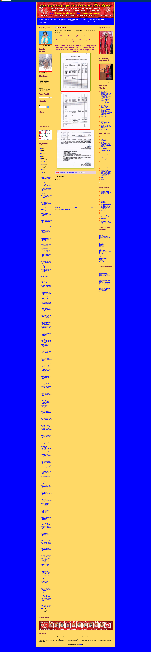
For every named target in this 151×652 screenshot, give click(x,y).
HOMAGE (102, 180)
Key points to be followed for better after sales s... (46, 543)
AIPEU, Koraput (104, 105)
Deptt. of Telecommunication (105, 237)
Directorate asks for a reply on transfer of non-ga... (46, 466)
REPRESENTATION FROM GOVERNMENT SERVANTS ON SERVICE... (46, 585)
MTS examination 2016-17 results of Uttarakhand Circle (46, 507)
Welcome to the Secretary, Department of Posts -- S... (46, 178)
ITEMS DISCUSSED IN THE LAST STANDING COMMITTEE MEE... (46, 316)
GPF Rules (43, 474)
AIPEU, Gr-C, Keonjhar (105, 116)
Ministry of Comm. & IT (104, 234)
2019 (41, 155)
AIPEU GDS (103, 201)
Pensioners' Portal (103, 258)
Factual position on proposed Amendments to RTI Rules (46, 589)
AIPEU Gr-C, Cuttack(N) (105, 125)
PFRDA (100, 259)
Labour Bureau (102, 250)
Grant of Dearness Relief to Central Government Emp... (46, 221)
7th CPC (101, 260)
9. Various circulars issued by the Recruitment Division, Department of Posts (105, 288)
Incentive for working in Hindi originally (45, 306)
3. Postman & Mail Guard (104, 273)
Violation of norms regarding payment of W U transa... (46, 416)
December (43, 159)
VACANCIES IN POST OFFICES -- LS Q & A (45, 426)
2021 (41, 151)
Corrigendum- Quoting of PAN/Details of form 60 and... (46, 356)
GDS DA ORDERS (44, 276)
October (42, 162)
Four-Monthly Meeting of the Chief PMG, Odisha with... (46, 286)
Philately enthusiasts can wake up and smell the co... (46, 303)
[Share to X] (82, 172)
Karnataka (103, 183)
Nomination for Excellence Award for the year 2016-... (46, 387)
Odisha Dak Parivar (104, 168)
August (42, 166)
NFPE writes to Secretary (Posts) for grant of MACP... (46, 255)
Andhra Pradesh (104, 148)
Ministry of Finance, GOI (104, 247)
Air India (101, 243)
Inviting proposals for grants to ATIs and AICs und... (46, 217)
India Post (101, 235)
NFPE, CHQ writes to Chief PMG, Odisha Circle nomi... (46, 377)
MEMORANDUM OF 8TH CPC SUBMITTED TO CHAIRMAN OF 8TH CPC (106, 222)
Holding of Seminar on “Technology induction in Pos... (46, 293)
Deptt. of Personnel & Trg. (104, 249)
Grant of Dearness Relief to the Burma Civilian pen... (46, 225)
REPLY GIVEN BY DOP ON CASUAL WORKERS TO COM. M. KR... (46, 341)
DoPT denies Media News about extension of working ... (46, 370)
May (42, 170)
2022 (41, 150)
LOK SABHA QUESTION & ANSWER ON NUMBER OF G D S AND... (46, 423)
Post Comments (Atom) (65, 209)
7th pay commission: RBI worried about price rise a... (46, 530)
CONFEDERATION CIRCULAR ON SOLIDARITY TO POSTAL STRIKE (106, 197)
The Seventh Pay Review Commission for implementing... (46, 373)
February (43, 610)
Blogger (80, 644)
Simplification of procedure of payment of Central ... (46, 493)
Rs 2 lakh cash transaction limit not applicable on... (46, 579)
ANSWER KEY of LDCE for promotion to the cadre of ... (46, 458)
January (42, 611)
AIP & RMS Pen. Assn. (105, 191)
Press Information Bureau (104, 262)
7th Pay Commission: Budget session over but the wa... (46, 394)
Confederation (103, 218)
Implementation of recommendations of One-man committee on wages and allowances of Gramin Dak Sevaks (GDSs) (106, 112)
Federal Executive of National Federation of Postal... (46, 479)
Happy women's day (104, 140)
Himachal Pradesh (104, 170)
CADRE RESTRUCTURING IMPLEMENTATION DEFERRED (46, 270)
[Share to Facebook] (83, 172)
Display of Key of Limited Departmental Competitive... (46, 334)
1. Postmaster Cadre (103, 269)
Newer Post (57, 207)
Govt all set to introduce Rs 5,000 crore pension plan (46, 299)
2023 (41, 148)
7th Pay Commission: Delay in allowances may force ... (46, 359)
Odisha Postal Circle (103, 236)
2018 (41, 156)
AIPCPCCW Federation (105, 199)
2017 (41, 158)
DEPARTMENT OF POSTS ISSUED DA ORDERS (46, 606)
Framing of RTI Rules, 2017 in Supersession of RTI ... (46, 553)
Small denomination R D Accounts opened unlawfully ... (45, 545)
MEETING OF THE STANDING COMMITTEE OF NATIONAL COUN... (46, 398)
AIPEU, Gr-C (103, 210)
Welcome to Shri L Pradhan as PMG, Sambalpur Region (46, 330)
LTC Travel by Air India (45, 476)
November (43, 161)
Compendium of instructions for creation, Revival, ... (46, 408)
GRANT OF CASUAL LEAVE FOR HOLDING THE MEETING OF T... (46, 200)
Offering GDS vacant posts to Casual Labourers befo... (46, 436)
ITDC (100, 252)
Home (75, 207)
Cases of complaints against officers (45, 582)
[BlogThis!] (81, 172)
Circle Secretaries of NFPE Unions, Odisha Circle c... (46, 352)
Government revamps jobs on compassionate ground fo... (46, 239)
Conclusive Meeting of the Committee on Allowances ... (46, 518)
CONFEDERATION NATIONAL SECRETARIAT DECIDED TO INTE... (46, 448)
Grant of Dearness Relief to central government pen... (46, 538)
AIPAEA (102, 195)
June (42, 169)
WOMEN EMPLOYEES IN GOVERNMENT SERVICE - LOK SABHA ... (46, 569)
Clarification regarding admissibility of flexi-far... (45, 366)
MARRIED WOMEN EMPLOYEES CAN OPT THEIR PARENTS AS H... (46, 572)
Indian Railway (102, 242)
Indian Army (101, 244)
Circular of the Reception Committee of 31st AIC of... (46, 185)
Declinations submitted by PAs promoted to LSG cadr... (46, 327)
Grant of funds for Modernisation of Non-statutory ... (46, 214)
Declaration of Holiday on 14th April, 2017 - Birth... (46, 556)
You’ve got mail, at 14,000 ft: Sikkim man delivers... (46, 384)
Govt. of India (102, 232)
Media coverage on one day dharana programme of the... (46, 348)
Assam (102, 177)
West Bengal (103, 139)
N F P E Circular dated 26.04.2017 (45, 242)
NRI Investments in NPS (45, 540)
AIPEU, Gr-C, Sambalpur (105, 109)
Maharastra (103, 161)
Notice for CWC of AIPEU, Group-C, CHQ (46, 522)
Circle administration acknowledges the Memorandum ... (45, 468)
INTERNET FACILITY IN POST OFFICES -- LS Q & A (46, 429)
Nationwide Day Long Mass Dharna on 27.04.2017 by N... (45, 515)
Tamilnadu (103, 142)
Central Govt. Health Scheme (105, 251)
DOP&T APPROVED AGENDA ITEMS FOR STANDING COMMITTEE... (45, 235)
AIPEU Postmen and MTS (106, 204)
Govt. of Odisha (102, 253)
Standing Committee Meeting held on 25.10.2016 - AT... (45, 182)
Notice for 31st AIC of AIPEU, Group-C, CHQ (45, 524)
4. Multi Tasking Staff (103, 274)
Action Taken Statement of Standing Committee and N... (46, 313)
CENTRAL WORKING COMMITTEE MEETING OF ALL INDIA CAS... (46, 289)
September (43, 164)
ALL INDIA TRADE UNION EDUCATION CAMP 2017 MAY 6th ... (46, 320)
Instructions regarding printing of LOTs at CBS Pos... (46, 462)
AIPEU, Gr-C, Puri (104, 129)
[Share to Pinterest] (84, 172)
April (42, 172)
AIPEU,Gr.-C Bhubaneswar (106, 121)
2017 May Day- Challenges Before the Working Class (46, 174)
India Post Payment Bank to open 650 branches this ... (46, 279)
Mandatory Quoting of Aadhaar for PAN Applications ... (45, 576)
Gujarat (102, 179)
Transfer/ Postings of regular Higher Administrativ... (45, 511)
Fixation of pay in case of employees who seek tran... (46, 599)
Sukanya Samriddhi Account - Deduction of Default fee (46, 593)
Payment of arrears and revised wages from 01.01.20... (45, 432)
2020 (41, 153)
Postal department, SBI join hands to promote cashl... (46, 486)
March (42, 608)
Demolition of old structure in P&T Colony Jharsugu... (46, 338)
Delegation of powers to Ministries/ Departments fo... (46, 412)
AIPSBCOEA (103, 212)
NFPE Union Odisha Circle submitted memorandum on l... (46, 549)
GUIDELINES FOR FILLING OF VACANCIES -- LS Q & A (46, 419)
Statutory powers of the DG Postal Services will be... (46, 363)
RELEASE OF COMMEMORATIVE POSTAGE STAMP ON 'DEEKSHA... (45, 402)
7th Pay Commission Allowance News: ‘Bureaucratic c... (45, 282)
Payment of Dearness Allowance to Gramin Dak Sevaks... (45, 231)
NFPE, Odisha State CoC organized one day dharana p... (45, 210)
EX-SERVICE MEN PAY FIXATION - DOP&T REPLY (45, 565)
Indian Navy (101, 245)
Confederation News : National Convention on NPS (46, 440)
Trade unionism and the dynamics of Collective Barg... (46, 527)
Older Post (93, 207)
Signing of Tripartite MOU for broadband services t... (46, 189)
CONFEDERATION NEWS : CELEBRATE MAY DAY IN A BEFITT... (46, 192)
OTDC (100, 254)
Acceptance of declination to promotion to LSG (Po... (46, 245)
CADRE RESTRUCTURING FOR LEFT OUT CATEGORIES (46, 273)
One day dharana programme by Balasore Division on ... (46, 203)
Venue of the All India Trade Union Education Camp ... (46, 443)
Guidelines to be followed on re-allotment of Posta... (46, 489)
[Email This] (80, 172)
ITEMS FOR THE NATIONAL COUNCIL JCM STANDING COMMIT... (46, 323)
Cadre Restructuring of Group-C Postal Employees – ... (45, 390)
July (42, 167)
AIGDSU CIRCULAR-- (104, 202)
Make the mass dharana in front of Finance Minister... (46, 345)
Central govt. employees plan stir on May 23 (45, 297)
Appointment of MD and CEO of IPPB (45, 406)
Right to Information (103, 256)
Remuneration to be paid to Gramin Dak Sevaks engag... (46, 227)
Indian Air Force (102, 246)
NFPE (102, 220)
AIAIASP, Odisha (104, 152)
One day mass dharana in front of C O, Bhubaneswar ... (46, 259)
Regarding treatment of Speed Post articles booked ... (45, 266)
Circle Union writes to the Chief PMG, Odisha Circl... (46, 472)
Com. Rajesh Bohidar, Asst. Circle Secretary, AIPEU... (46, 596)
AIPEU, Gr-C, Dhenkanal (105, 91)
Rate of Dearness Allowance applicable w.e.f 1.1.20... (45, 534)
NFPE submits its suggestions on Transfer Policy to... (46, 500)
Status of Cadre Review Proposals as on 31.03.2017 (45, 559)
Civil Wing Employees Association (105, 214)
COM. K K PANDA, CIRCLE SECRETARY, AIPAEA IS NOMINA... (46, 309)
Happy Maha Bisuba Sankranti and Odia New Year (46, 451)
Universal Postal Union (104, 261)
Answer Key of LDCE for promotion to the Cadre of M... (46, 251)
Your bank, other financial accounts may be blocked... (46, 482)
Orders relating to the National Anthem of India (46, 562)
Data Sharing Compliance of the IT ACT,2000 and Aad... (46, 262)
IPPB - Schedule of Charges (44, 249)
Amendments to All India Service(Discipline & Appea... (46, 497)
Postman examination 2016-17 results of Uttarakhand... (45, 504)
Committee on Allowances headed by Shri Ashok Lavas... (46, 207)
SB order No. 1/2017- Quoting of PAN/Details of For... (46, 455)
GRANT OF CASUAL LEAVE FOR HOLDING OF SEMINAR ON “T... (46, 196)
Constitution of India (103, 257)
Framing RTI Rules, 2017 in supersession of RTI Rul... (46, 381)
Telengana (103, 182)
